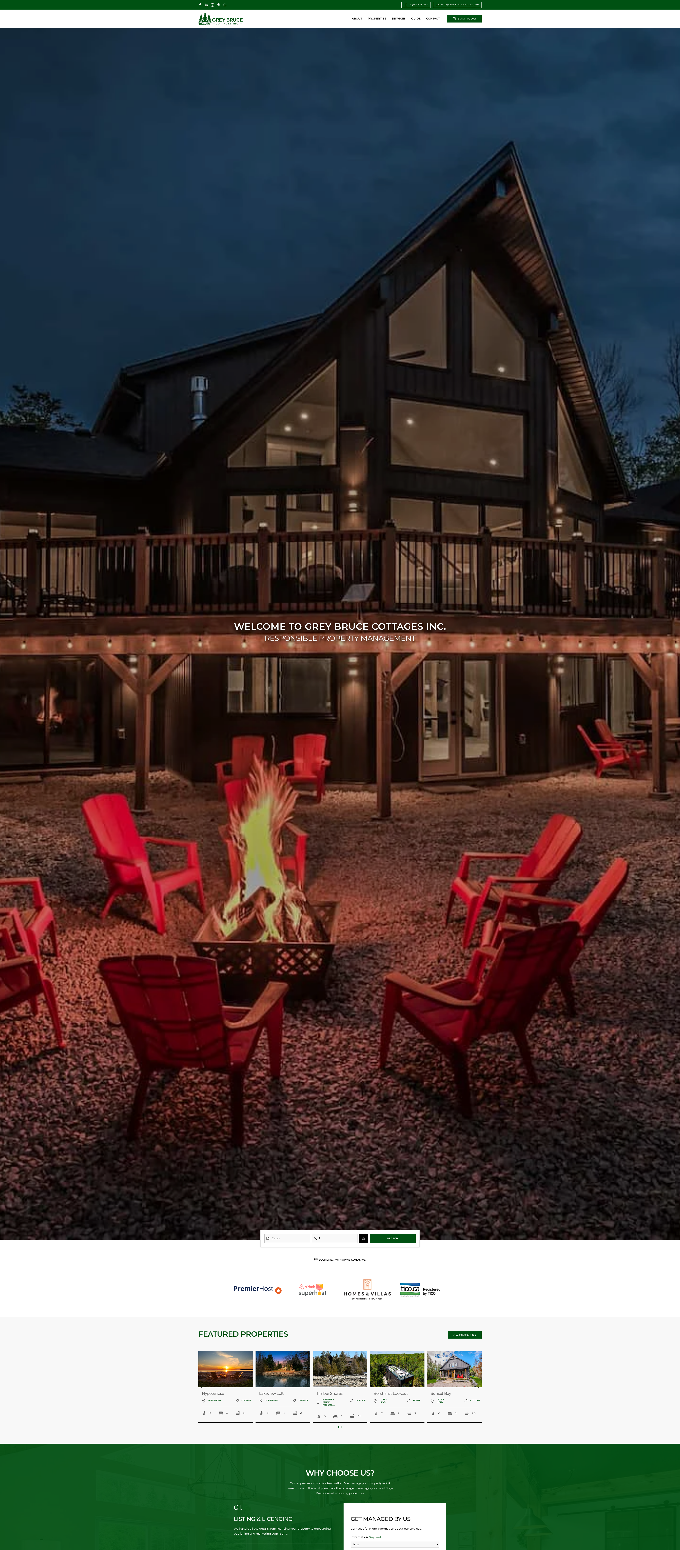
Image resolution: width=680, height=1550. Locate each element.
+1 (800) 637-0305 (419, 5)
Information (366, 1537)
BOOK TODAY (467, 18)
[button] (202, 1386)
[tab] (338, 1427)
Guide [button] (416, 18)
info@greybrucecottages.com (460, 5)
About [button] (357, 18)
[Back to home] (220, 18)
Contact (433, 18)
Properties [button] (377, 18)
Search (392, 1238)
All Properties (465, 1334)
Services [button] (399, 18)
